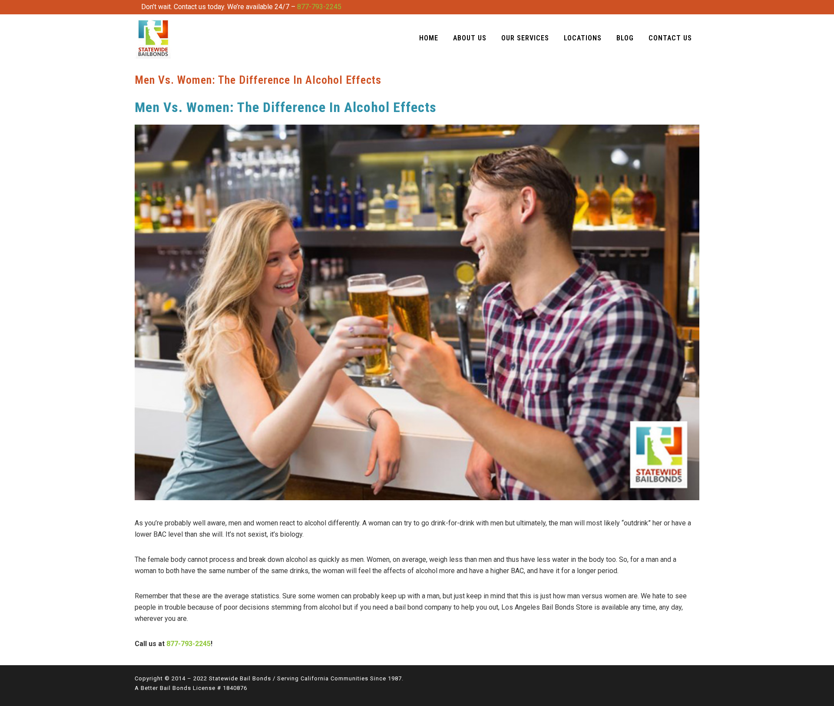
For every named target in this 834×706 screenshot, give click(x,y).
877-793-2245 (319, 7)
